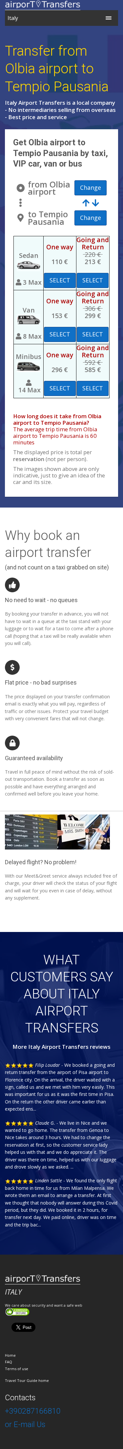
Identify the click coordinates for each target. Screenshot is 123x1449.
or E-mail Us (25, 1424)
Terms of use (16, 1368)
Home (10, 1355)
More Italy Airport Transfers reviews (61, 1046)
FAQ (8, 1361)
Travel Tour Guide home (27, 1380)
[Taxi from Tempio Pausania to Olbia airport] (90, 202)
